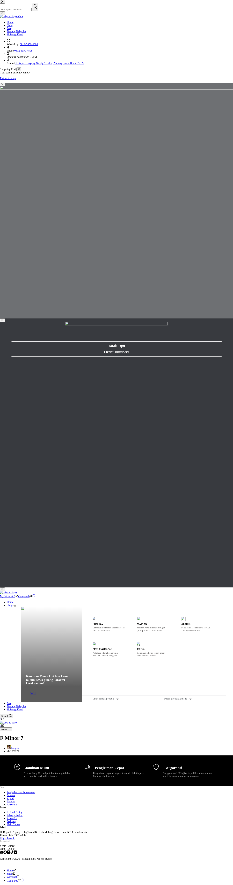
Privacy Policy (15, 815)
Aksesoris (12, 804)
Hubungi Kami (15, 709)
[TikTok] (12, 852)
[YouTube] (15, 852)
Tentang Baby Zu (16, 706)
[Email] (1, 852)
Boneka (11, 795)
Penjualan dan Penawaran (21, 792)
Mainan (11, 801)
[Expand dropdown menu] (15, 605)
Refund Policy (14, 812)
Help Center (13, 824)
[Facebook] (5, 852)
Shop (9, 605)
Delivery (11, 821)
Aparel (10, 798)
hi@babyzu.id (7, 838)
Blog (9, 703)
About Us (12, 818)
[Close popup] (2, 84)
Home (10, 602)
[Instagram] (8, 852)
